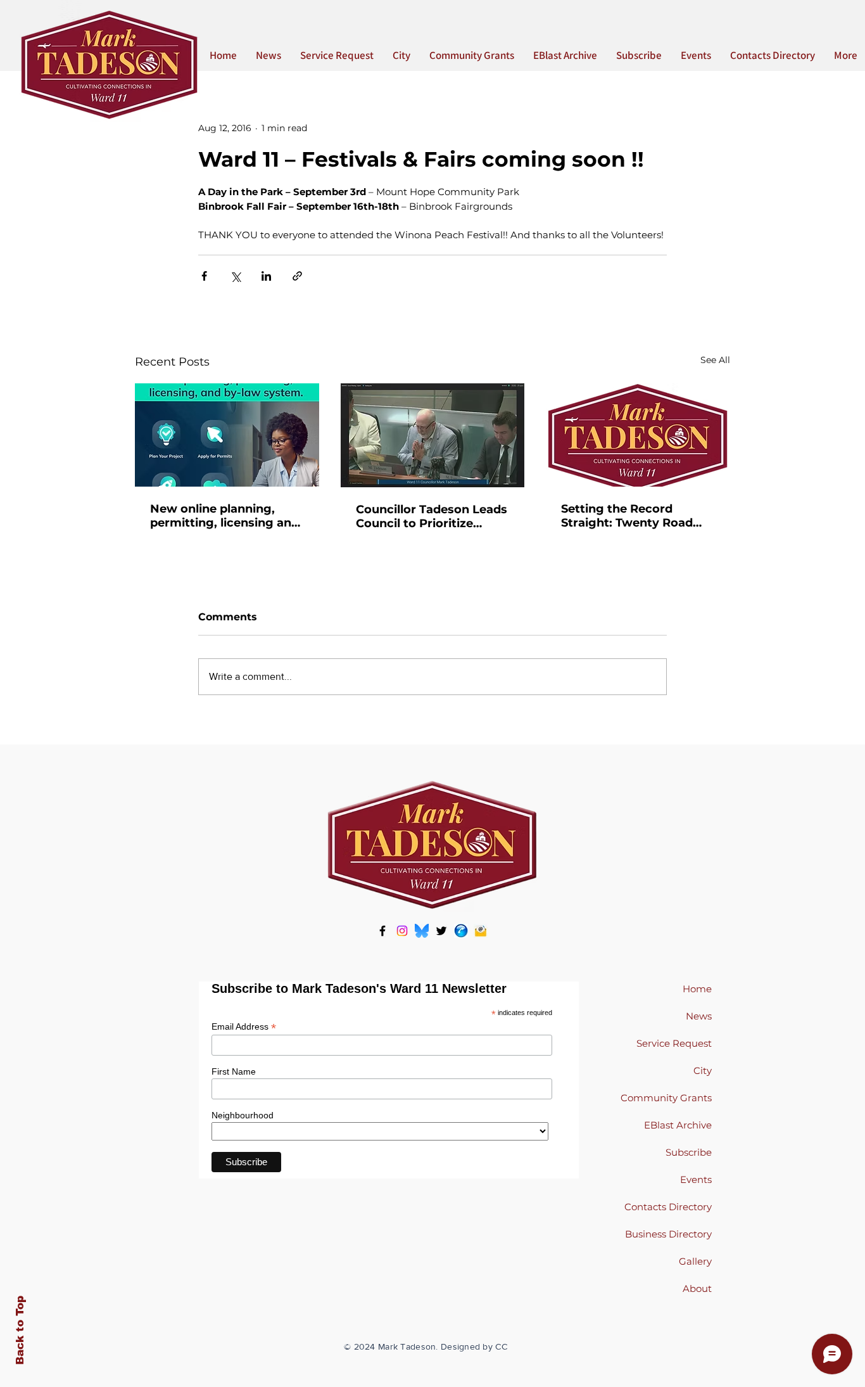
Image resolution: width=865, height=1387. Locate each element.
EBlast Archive (678, 1125)
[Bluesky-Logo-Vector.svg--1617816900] (422, 931)
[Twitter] (441, 931)
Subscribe (689, 1152)
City (702, 1070)
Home (697, 989)
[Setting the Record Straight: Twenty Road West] (638, 435)
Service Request (674, 1043)
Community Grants (666, 1098)
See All (715, 360)
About (697, 1288)
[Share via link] (297, 276)
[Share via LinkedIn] (266, 276)
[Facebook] (382, 931)
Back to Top (20, 1330)
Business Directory (668, 1234)
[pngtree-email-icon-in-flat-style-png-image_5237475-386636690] (481, 931)
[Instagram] (402, 931)
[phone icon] (461, 931)
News (699, 1016)
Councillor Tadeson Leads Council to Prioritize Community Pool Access (431, 516)
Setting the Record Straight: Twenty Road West (627, 516)
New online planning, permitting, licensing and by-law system (224, 516)
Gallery (695, 1261)
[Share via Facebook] (204, 276)
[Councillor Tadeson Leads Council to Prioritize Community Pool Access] (433, 435)
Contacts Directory (668, 1207)
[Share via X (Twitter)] (235, 276)
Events (696, 1179)
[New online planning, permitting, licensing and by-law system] (227, 435)
